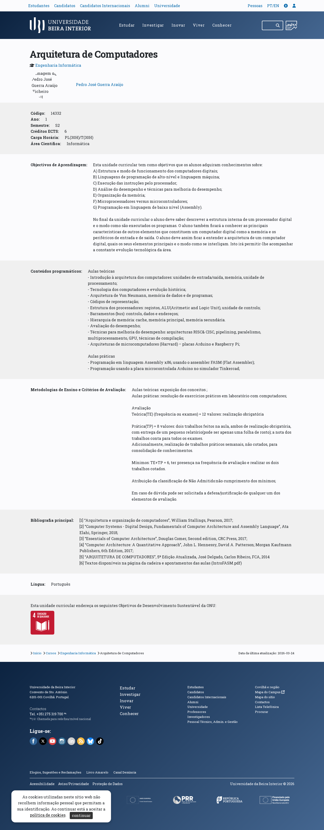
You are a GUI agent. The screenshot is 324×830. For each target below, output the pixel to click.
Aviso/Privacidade (73, 784)
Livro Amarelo (97, 772)
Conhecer (221, 25)
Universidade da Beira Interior (52, 687)
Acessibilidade (42, 784)
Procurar (261, 712)
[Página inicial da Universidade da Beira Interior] (62, 25)
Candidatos (64, 5)
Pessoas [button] (255, 5)
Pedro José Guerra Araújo (99, 84)
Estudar (127, 25)
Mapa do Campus (270, 692)
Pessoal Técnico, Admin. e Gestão (212, 722)
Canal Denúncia (124, 772)
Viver (199, 25)
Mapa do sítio (265, 697)
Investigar (153, 25)
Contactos (38, 709)
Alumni (142, 5)
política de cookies (47, 815)
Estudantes (38, 5)
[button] (286, 5)
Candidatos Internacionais (105, 5)
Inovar (178, 25)
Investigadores (198, 717)
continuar (81, 815)
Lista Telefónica (267, 707)
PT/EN (273, 5)
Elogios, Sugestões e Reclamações (55, 772)
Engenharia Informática (58, 65)
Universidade (167, 5)
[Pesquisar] (278, 25)
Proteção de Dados (108, 784)
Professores (196, 712)
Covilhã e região (267, 687)
